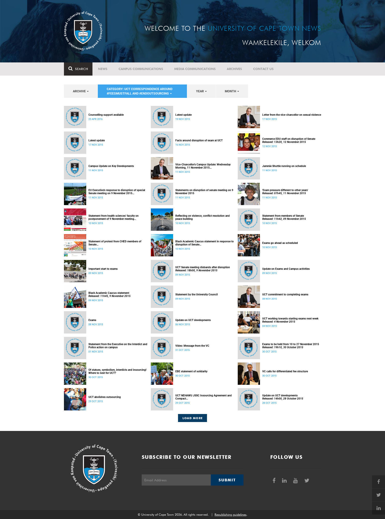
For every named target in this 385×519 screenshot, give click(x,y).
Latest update (183, 114)
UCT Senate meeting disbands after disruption (202, 269)
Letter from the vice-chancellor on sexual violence (291, 114)
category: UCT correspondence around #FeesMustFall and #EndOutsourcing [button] (139, 91)
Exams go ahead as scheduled (280, 243)
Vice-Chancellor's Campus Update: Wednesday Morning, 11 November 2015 (203, 166)
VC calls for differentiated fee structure (285, 371)
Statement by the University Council (196, 294)
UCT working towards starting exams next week (290, 320)
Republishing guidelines (230, 514)
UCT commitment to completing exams (285, 294)
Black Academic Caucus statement (109, 294)
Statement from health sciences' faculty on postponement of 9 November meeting (113, 217)
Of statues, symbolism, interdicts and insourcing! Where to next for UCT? (117, 371)
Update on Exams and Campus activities (286, 268)
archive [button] (79, 91)
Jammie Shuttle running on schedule (284, 166)
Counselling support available (106, 114)
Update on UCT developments (193, 320)
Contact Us (263, 69)
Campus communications (141, 69)
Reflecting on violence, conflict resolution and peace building (202, 217)
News (102, 69)
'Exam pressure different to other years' (285, 192)
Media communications (195, 69)
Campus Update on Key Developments (111, 166)
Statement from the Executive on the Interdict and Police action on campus (117, 346)
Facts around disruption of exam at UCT (199, 140)
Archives (234, 69)
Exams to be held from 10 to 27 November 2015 (290, 346)
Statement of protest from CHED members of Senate (114, 243)
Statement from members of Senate (284, 217)
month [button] (231, 91)
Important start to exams (103, 268)
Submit (227, 480)
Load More (192, 418)
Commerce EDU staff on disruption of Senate (288, 140)
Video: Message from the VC (192, 345)
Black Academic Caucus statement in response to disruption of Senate (204, 243)
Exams (92, 320)
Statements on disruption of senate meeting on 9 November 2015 (204, 192)
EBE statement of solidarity (191, 371)
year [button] (200, 91)
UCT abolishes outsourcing (104, 397)
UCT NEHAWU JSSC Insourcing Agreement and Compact (203, 397)
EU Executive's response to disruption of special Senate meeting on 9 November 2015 (116, 192)
